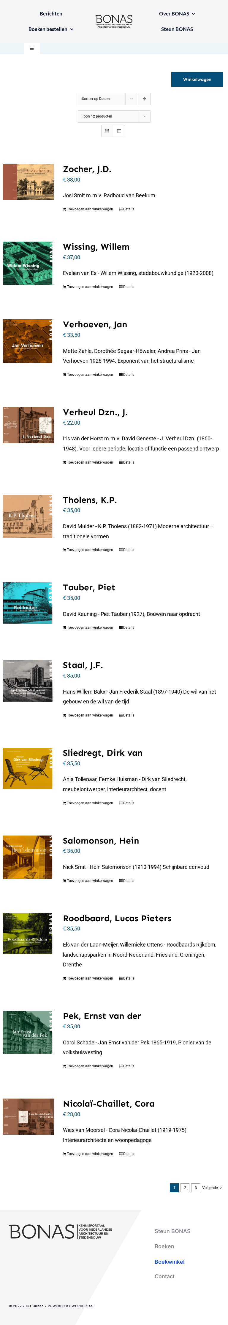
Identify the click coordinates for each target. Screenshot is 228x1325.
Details (128, 209)
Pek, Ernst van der (102, 1015)
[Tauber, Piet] (28, 602)
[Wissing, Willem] (28, 263)
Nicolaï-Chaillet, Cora (109, 1103)
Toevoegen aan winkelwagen (90, 209)
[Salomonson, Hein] (28, 857)
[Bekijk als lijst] (119, 131)
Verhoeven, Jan (95, 324)
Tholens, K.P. (90, 500)
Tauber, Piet (89, 587)
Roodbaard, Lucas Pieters (117, 918)
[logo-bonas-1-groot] (114, 17)
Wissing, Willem (96, 246)
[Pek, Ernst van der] (28, 1032)
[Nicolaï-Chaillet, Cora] (28, 1117)
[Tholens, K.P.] (28, 516)
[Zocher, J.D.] (28, 182)
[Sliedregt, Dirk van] (28, 768)
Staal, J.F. (83, 665)
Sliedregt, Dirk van (103, 752)
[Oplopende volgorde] (145, 99)
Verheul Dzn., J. (95, 412)
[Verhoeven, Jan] (28, 340)
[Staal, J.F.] (28, 680)
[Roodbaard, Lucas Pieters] (28, 933)
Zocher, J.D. (87, 169)
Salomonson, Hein (101, 840)
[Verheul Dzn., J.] (28, 425)
